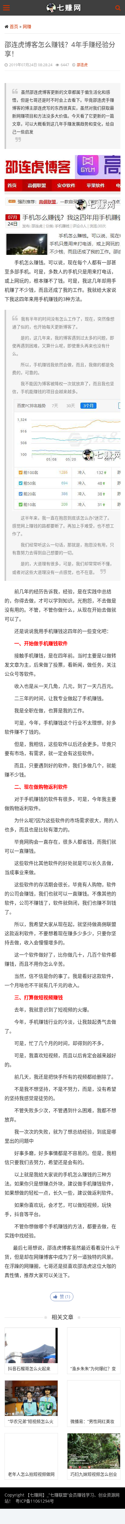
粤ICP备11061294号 (34, 1501)
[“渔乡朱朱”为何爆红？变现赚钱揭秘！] (93, 1345)
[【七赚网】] (64, 8)
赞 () (63, 1296)
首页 (14, 26)
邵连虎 (82, 64)
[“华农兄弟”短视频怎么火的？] (31, 1398)
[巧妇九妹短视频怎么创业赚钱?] (93, 1451)
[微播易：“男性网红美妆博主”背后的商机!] (93, 1398)
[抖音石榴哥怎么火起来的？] (31, 1345)
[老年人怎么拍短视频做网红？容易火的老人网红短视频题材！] (31, 1451)
